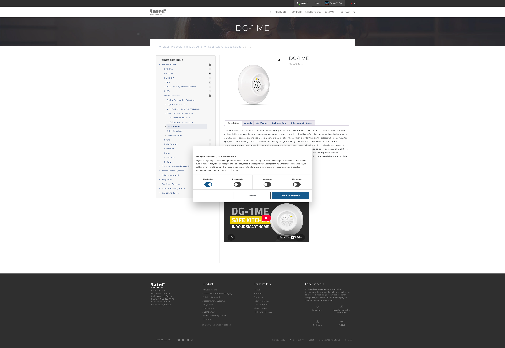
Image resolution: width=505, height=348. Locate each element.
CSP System (208, 308)
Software (168, 162)
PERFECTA (169, 78)
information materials (301, 123)
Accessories (169, 157)
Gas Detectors (233, 47)
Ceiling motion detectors (181, 122)
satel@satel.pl (164, 304)
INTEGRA (168, 69)
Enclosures (169, 148)
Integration (167, 179)
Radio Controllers (172, 144)
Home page (163, 47)
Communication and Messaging (176, 166)
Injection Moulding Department (341, 311)
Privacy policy (278, 340)
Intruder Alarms (193, 47)
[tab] (233, 123)
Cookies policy (297, 340)
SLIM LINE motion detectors (180, 113)
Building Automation (171, 175)
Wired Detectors (213, 47)
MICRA (167, 91)
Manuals (257, 290)
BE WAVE (168, 73)
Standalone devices (170, 193)
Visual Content (260, 308)
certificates (261, 123)
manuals (248, 123)
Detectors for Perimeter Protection (183, 109)
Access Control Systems (173, 171)
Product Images (261, 301)
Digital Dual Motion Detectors (181, 100)
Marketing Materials (263, 312)
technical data (279, 123)
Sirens (167, 140)
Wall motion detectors (180, 118)
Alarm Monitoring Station (173, 188)
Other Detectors (174, 131)
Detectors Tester (174, 135)
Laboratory (317, 310)
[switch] (237, 184)
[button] (352, 3)
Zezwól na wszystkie (290, 195)
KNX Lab (341, 325)
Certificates (259, 297)
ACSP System (209, 312)
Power (167, 153)
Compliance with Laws (329, 340)
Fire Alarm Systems (171, 184)
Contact (345, 12)
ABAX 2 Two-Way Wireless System (180, 87)
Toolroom (317, 325)
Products (176, 47)
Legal (311, 340)
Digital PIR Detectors (177, 104)
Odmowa (252, 195)
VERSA (167, 82)
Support (297, 12)
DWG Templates (261, 304)
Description (233, 123)
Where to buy (313, 12)
